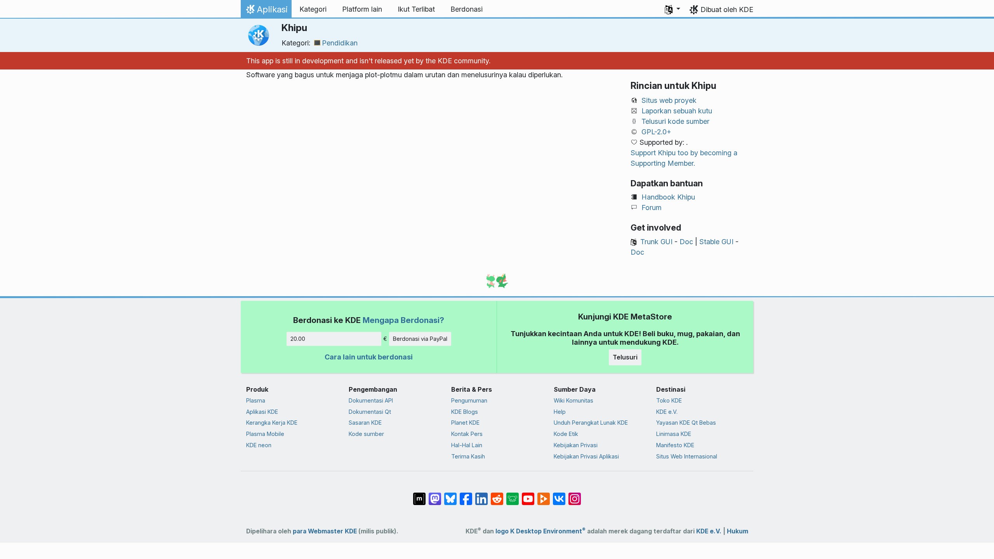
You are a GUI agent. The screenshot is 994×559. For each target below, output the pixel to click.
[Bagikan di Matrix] (419, 495)
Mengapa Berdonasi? (403, 320)
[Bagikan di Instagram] (574, 495)
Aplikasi (266, 11)
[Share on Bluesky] (450, 495)
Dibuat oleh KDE (726, 9)
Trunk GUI (656, 242)
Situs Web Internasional (686, 456)
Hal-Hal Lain (466, 445)
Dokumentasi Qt (370, 411)
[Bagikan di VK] (559, 495)
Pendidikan (340, 43)
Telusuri (625, 357)
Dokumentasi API (371, 400)
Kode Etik (566, 434)
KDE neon (258, 445)
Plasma (255, 400)
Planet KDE (465, 422)
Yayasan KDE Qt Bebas (686, 422)
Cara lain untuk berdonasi (369, 357)
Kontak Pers (467, 434)
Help (560, 411)
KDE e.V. (667, 411)
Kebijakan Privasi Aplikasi (586, 456)
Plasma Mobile (265, 434)
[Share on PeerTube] (543, 495)
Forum (651, 207)
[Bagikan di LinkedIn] (481, 495)
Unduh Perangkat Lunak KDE (591, 422)
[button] (672, 9)
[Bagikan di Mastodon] (435, 495)
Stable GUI (716, 242)
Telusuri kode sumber (675, 121)
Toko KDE (669, 400)
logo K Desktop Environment (540, 531)
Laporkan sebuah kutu (676, 111)
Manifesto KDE (675, 445)
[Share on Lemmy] (512, 495)
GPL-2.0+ (656, 132)
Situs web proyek (669, 100)
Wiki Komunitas (573, 400)
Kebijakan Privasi (576, 445)
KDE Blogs (464, 411)
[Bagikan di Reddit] (497, 495)
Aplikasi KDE (262, 411)
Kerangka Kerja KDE (271, 422)
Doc (686, 242)
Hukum (737, 531)
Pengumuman (469, 400)
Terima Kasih (468, 456)
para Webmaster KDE (325, 531)
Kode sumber (366, 434)
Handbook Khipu (668, 197)
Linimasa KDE (673, 434)
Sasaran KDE (365, 422)
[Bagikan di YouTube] (528, 495)
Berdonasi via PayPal (420, 338)
